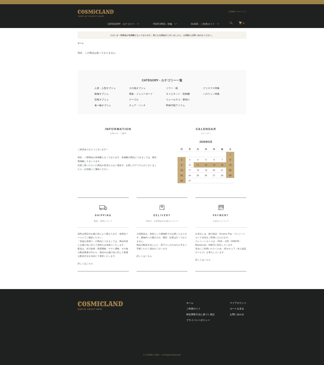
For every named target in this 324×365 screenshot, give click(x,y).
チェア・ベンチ (137, 105)
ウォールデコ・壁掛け (178, 99)
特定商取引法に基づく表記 (200, 314)
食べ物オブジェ (102, 105)
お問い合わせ (237, 314)
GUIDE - (203, 23)
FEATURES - (162, 23)
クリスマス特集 (211, 88)
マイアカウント (238, 302)
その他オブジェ (137, 88)
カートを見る (237, 308)
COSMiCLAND (96, 11)
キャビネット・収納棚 (178, 93)
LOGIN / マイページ (237, 11)
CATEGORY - (121, 23)
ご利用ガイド (193, 308)
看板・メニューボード (141, 93)
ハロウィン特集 (211, 93)
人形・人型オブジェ (105, 88)
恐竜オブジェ (101, 99)
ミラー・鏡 (172, 88)
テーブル (134, 99)
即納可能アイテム (175, 105)
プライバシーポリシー (198, 320)
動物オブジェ (101, 93)
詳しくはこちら (85, 263)
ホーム (81, 43)
